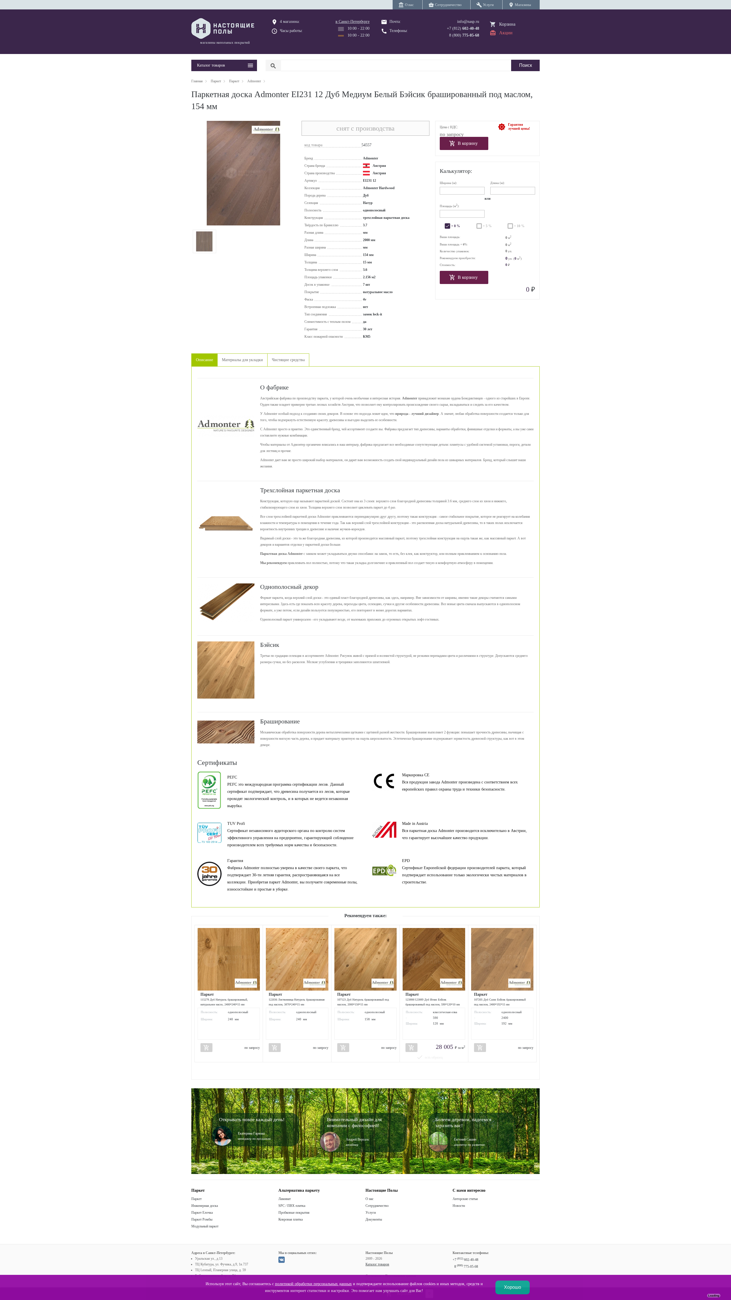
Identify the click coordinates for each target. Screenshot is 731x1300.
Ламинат (284, 1199)
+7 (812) (463, 28)
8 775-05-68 (466, 1267)
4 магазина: (290, 21)
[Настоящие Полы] (224, 29)
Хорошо (512, 1287)
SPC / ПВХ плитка (291, 1206)
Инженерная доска (204, 1206)
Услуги (371, 1213)
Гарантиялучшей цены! (519, 127)
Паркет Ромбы (201, 1219)
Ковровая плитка (290, 1219)
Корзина (507, 24)
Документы (374, 1219)
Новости (459, 1206)
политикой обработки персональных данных (313, 1284)
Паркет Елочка (202, 1213)
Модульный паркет (204, 1226)
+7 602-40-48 (465, 1260)
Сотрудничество (377, 1206)
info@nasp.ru (468, 21)
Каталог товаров (377, 1264)
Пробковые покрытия (294, 1213)
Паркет (196, 1199)
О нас (369, 1199)
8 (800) (464, 35)
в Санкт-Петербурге (352, 21)
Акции (506, 32)
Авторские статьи (465, 1199)
